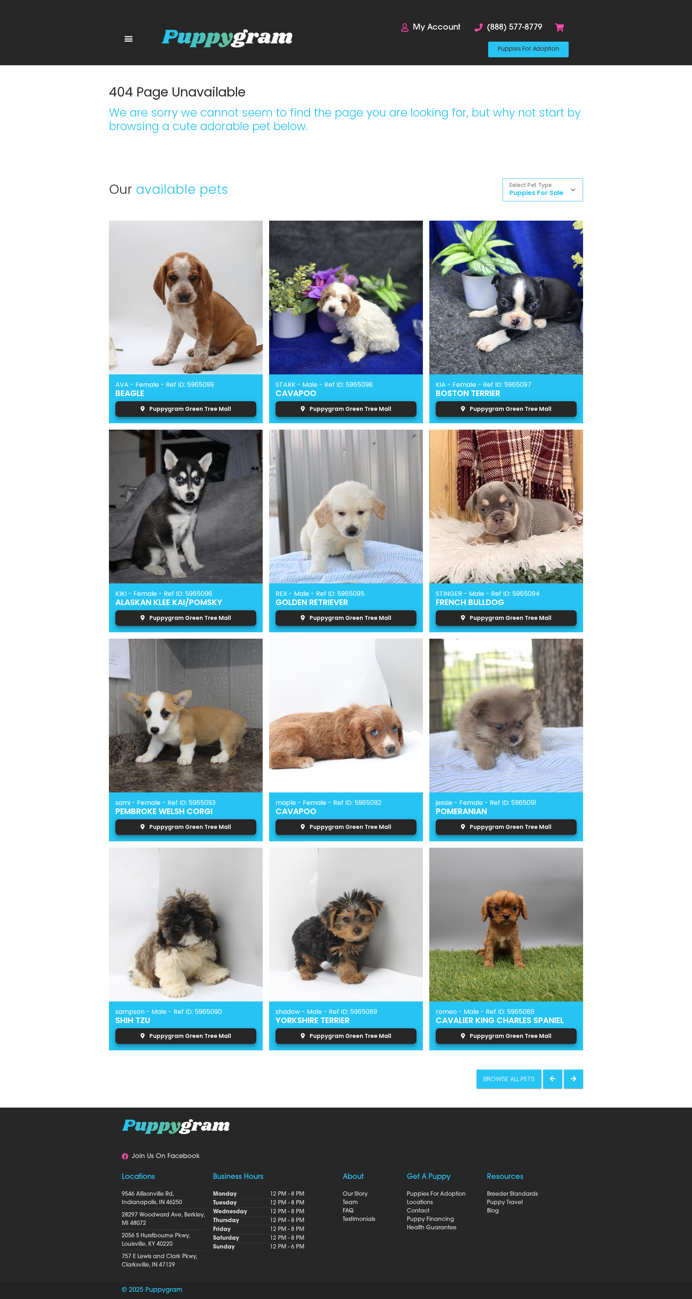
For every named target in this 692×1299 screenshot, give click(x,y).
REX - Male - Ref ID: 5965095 (320, 593)
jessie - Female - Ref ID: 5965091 (486, 802)
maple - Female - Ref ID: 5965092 (328, 802)
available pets (182, 189)
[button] (128, 38)
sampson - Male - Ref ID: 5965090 (168, 1011)
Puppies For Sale (536, 192)
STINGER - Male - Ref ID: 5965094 (488, 593)
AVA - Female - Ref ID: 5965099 (164, 384)
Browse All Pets (509, 1079)
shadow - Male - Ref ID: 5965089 (326, 1011)
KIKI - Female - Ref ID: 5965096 (163, 593)
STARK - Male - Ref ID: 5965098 (324, 384)
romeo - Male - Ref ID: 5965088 (485, 1011)
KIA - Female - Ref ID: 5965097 (483, 384)
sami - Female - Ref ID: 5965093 (165, 802)
